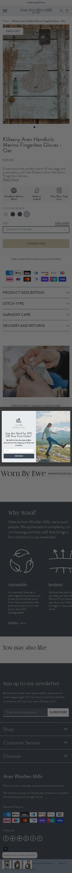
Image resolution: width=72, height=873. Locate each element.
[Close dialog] (67, 412)
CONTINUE (19, 456)
